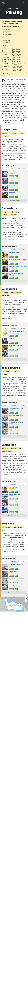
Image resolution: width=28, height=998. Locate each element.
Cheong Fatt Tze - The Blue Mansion (17, 259)
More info (11, 176)
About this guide (7, 74)
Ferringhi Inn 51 (12, 429)
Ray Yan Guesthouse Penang (15, 345)
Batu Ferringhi (7, 33)
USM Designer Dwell (13, 585)
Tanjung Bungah (7, 34)
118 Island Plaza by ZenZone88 (16, 408)
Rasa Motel (11, 338)
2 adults (14, 168)
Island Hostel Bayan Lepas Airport (16, 578)
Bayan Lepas (6, 40)
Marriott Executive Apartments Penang (18, 266)
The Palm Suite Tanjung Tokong (16, 422)
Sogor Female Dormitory (14, 252)
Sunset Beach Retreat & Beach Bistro (17, 331)
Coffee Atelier (12, 192)
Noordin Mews (12, 178)
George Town (7, 29)
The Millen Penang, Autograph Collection (16, 274)
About (25, 3)
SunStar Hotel (12, 508)
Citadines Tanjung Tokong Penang (16, 415)
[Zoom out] (26, 601)
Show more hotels (13, 200)
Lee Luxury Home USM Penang (16, 564)
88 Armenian (11, 172)
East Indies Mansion (13, 185)
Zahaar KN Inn (12, 352)
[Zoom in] (26, 598)
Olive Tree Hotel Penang (14, 494)
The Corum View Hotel (14, 501)
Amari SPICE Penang (13, 487)
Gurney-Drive (7, 31)
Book (16, 176)
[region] (14, 604)
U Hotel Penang (12, 571)
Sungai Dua (6, 42)
